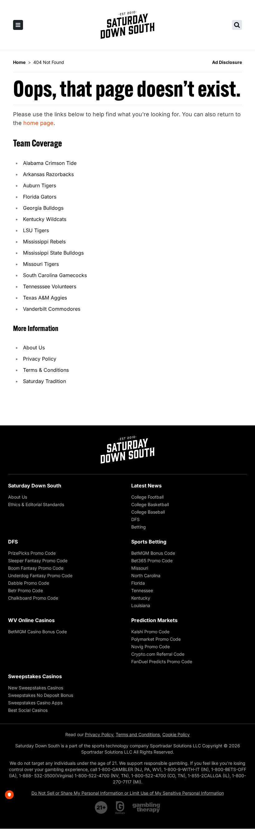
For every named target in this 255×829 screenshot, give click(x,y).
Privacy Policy (39, 359)
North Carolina (145, 575)
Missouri (139, 568)
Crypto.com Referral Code (157, 654)
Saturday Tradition (44, 381)
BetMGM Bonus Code (153, 553)
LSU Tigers (36, 230)
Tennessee (142, 590)
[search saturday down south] (237, 25)
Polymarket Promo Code (156, 639)
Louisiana (140, 605)
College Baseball (148, 512)
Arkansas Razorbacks (48, 174)
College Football (147, 497)
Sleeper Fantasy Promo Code (37, 560)
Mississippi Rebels (44, 241)
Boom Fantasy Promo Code (35, 568)
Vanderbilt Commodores (51, 309)
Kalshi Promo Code (150, 631)
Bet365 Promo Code (152, 560)
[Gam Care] (120, 807)
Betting (138, 527)
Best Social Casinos (28, 710)
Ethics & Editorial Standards (36, 504)
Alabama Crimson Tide (49, 163)
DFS (135, 519)
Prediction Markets (154, 620)
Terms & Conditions (46, 370)
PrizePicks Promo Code (32, 553)
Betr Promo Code (25, 590)
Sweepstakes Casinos (35, 676)
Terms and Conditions (138, 734)
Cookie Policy (176, 734)
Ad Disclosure (227, 62)
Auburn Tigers (39, 185)
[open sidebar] (18, 25)
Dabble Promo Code (28, 583)
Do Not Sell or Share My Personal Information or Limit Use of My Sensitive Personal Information (127, 793)
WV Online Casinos (31, 620)
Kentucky (140, 598)
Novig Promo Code (150, 646)
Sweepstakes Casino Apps (35, 702)
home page (38, 123)
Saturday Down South (34, 485)
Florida (138, 583)
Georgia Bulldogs (43, 208)
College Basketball (150, 504)
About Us (34, 347)
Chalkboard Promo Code (33, 598)
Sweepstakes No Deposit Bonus (40, 695)
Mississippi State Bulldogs (53, 253)
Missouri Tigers (41, 264)
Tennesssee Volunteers (49, 286)
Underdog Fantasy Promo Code (40, 575)
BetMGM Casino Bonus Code (37, 631)
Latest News (146, 485)
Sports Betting (148, 542)
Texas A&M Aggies (45, 298)
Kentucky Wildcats (44, 219)
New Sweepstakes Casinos (35, 687)
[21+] (101, 807)
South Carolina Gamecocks (55, 275)
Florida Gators (39, 197)
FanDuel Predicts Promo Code (161, 661)
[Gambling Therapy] (146, 807)
